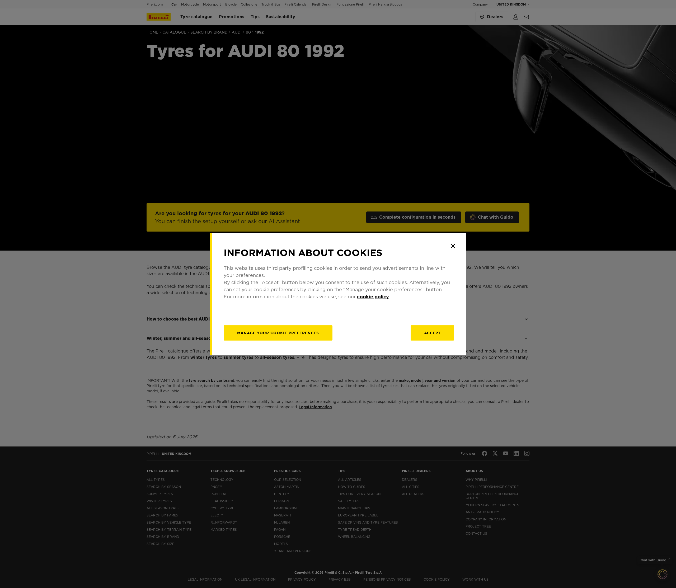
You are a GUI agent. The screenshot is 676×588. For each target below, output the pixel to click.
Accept (432, 333)
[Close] (453, 246)
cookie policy (373, 296)
